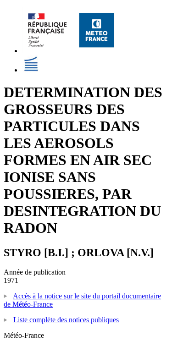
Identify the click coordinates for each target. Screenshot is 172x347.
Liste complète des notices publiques (66, 320)
